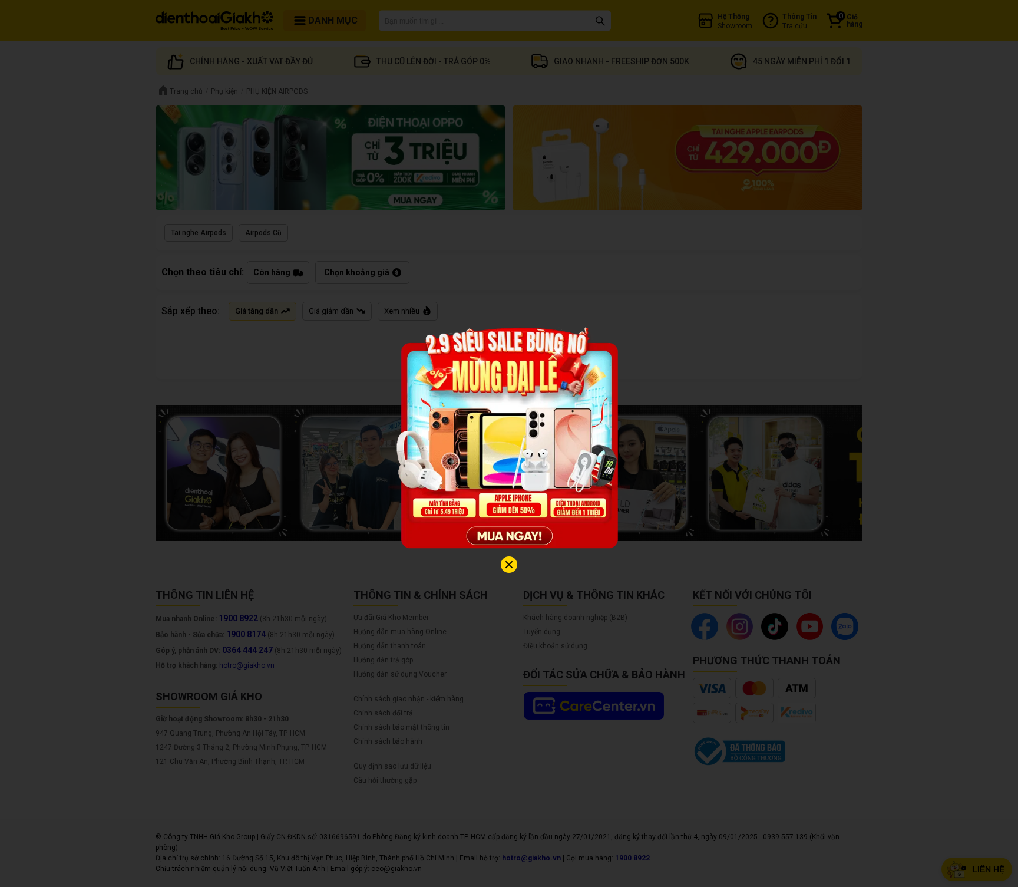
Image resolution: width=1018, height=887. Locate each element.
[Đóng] (509, 564)
